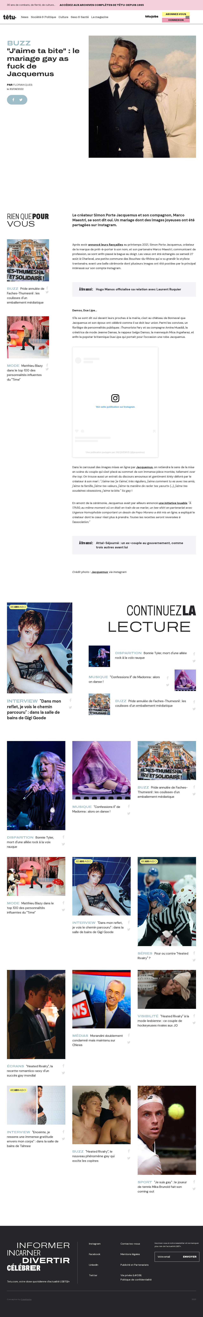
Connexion (176, 20)
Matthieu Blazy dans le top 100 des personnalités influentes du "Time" (30, 907)
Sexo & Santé (80, 17)
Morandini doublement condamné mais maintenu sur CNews (97, 1040)
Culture (63, 17)
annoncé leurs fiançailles (105, 245)
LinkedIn (93, 1264)
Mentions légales (130, 1254)
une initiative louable (173, 503)
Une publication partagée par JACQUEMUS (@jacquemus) (115, 452)
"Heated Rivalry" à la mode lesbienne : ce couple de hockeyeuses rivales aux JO (163, 1020)
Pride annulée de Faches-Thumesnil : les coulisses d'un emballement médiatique (163, 792)
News (24, 17)
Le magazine (99, 17)
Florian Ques (22, 84)
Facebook (94, 1254)
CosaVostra (26, 1299)
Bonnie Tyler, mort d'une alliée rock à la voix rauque (30, 842)
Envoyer (189, 1256)
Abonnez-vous (176, 14)
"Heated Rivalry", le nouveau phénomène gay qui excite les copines (93, 1156)
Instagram (95, 1243)
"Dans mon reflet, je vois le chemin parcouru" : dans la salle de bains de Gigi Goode (34, 709)
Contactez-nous (130, 1243)
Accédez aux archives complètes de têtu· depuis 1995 (102, 5)
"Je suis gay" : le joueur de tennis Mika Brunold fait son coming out (162, 1186)
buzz (19, 43)
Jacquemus (144, 467)
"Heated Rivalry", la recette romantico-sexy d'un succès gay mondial (30, 1070)
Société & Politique (43, 17)
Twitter (93, 1275)
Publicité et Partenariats (135, 1264)
